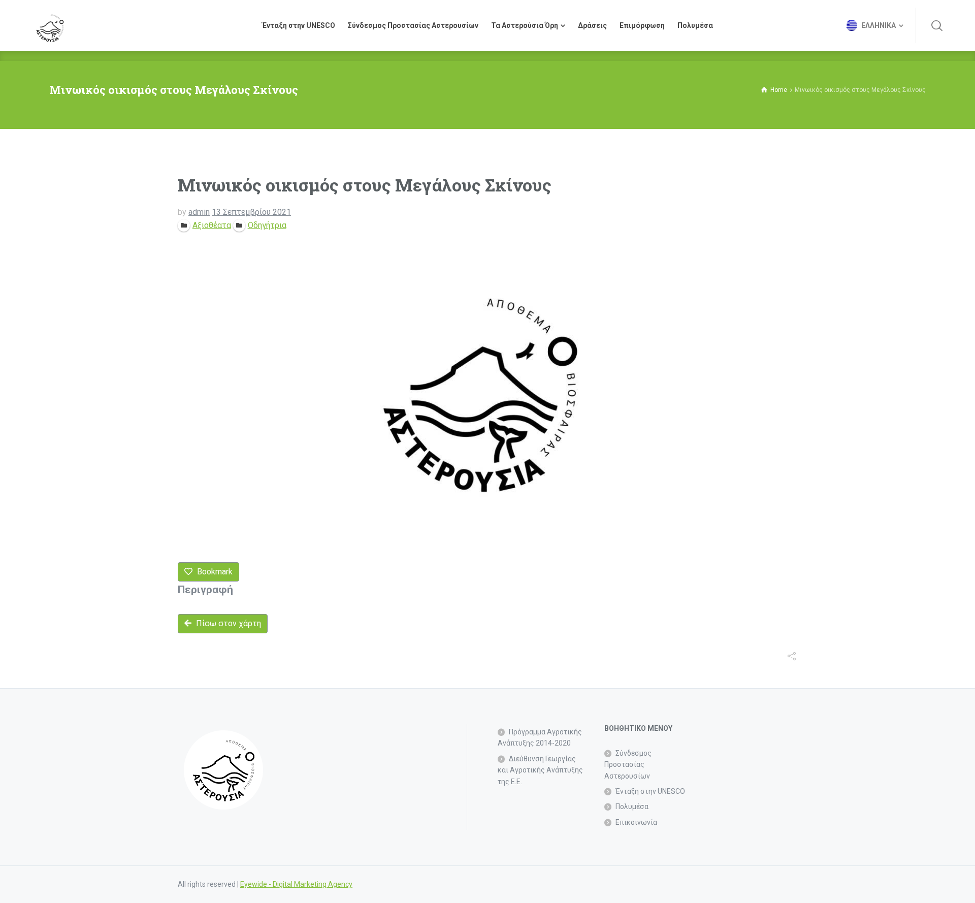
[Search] (937, 25)
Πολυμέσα (631, 806)
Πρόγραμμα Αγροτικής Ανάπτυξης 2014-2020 (540, 737)
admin (199, 212)
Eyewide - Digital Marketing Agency (296, 884)
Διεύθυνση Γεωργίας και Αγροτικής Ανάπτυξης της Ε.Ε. (540, 770)
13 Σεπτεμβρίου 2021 (251, 212)
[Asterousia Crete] (49, 25)
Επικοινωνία (636, 822)
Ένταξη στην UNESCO (650, 791)
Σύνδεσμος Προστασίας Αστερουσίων (628, 764)
